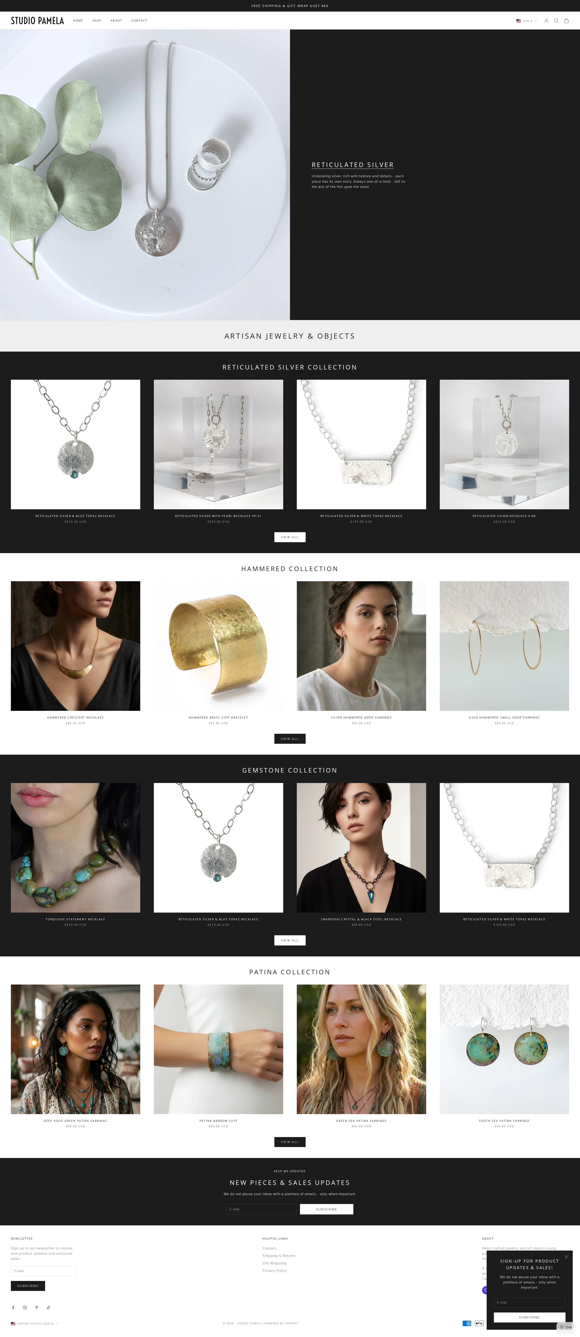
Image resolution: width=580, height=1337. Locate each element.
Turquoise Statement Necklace (75, 919)
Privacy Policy (275, 1271)
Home (78, 20)
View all (290, 537)
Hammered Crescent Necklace (75, 717)
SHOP (97, 20)
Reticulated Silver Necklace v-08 (504, 516)
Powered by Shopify (281, 1323)
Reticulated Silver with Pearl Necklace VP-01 (218, 516)
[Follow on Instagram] (25, 1307)
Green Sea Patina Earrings (361, 1121)
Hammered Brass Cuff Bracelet (218, 717)
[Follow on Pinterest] (36, 1307)
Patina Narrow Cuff (218, 1121)
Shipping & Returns (279, 1256)
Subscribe (529, 1317)
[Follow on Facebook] (13, 1307)
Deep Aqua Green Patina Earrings (75, 1121)
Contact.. (270, 1248)
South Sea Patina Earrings (504, 1121)
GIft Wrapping (275, 1263)
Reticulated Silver (353, 164)
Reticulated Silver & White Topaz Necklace (361, 516)
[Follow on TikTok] (48, 1307)
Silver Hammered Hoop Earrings (361, 717)
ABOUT (116, 20)
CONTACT (139, 20)
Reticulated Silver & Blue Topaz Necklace (76, 516)
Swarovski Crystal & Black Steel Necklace (361, 919)
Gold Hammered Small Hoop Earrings (504, 717)
